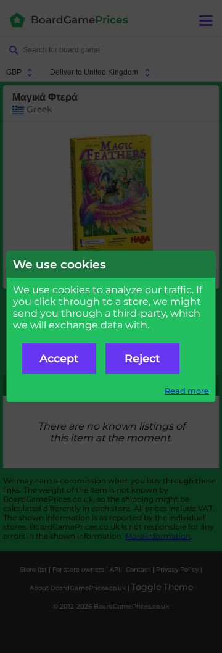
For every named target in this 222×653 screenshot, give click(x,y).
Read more (187, 391)
